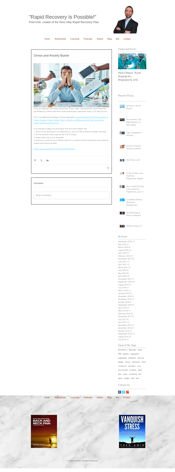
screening (133, 374)
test (132, 378)
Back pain (132, 350)
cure (139, 366)
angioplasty (122, 358)
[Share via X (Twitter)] (41, 160)
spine (120, 378)
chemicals (136, 362)
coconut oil (122, 366)
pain (119, 374)
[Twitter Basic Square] (123, 392)
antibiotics (132, 358)
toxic (137, 378)
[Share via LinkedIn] (47, 160)
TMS (119, 354)
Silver (140, 350)
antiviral (141, 358)
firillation (133, 370)
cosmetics (132, 366)
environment (123, 370)
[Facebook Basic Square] (119, 392)
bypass (120, 362)
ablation (126, 354)
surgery (127, 378)
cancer (127, 362)
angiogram (135, 354)
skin (139, 374)
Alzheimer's (122, 350)
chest (143, 362)
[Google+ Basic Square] (127, 392)
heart (140, 370)
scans (125, 374)
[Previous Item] (122, 61)
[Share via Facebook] (35, 160)
